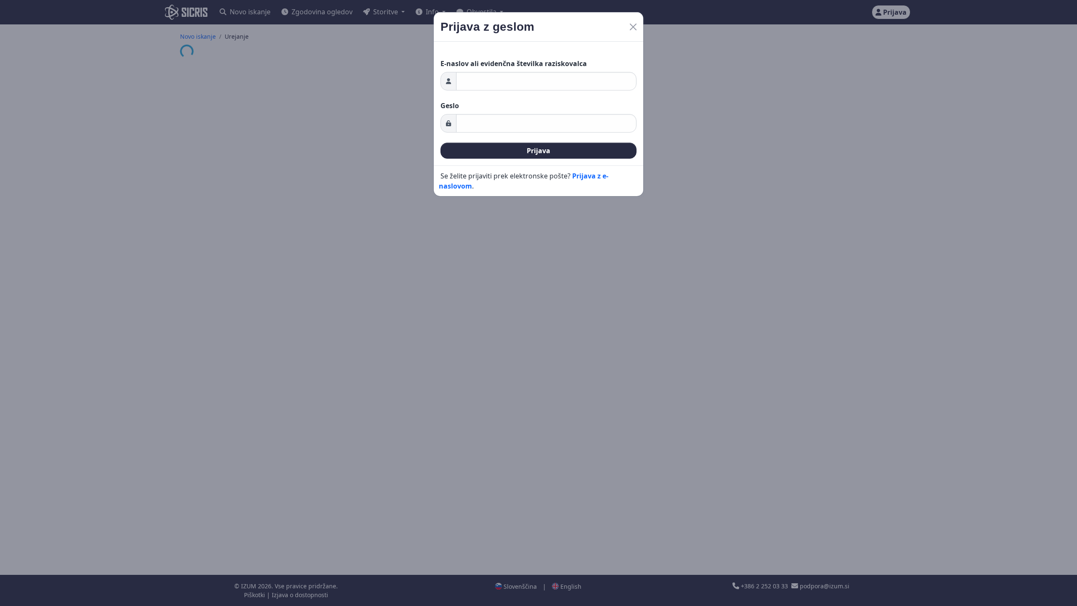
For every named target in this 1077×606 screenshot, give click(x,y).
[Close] (633, 27)
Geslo (449, 105)
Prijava (538, 150)
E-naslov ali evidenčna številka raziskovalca (513, 63)
